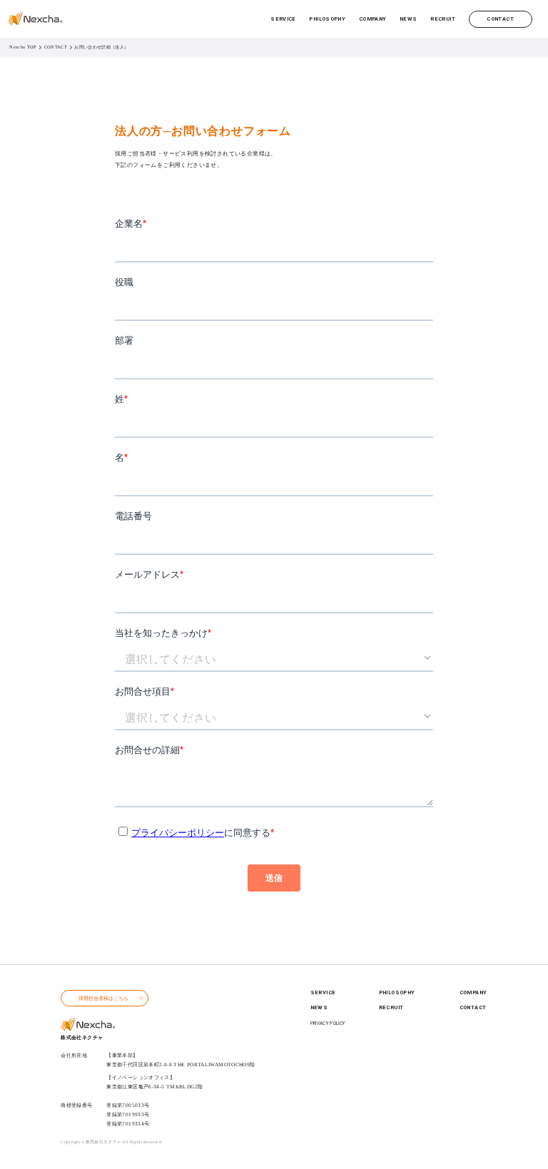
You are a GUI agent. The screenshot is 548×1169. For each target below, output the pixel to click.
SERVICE (283, 19)
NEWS (408, 19)
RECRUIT (442, 19)
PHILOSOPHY (327, 19)
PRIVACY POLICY (327, 1023)
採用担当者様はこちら (103, 998)
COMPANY (373, 19)
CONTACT (500, 19)
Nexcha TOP (22, 46)
